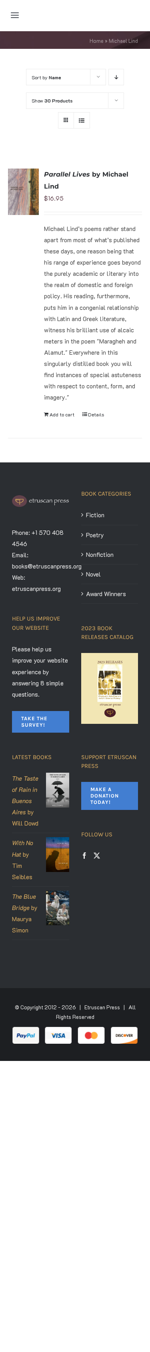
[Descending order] (116, 77)
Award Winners (106, 594)
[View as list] (82, 120)
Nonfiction (100, 554)
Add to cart (62, 414)
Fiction (95, 515)
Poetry (95, 535)
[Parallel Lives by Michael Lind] (23, 192)
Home (97, 40)
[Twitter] (97, 855)
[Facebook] (84, 855)
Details (96, 414)
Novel (93, 574)
